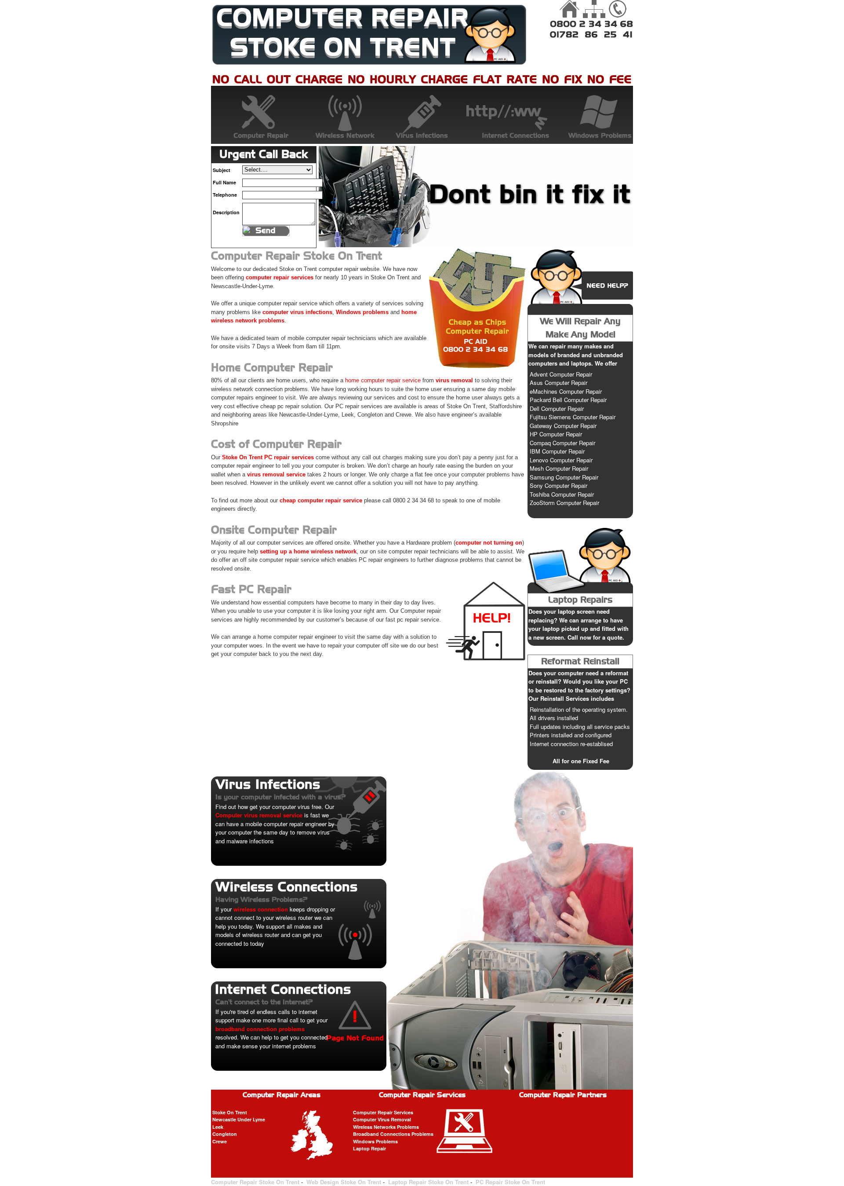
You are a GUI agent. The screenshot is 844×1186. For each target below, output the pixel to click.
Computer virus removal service (258, 815)
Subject (221, 170)
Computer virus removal (422, 115)
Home (570, 9)
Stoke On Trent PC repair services (268, 457)
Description (226, 212)
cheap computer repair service (321, 500)
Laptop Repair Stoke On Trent (428, 1182)
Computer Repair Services (383, 1112)
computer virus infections (297, 312)
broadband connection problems (260, 1029)
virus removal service (276, 474)
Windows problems (362, 312)
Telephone (225, 194)
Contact (617, 9)
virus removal (454, 380)
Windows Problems (591, 115)
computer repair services (279, 277)
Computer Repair (253, 115)
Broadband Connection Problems (506, 115)
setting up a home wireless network (308, 551)
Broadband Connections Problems (393, 1134)
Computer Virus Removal (382, 1119)
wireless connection (260, 909)
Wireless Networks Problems (386, 1127)
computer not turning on (488, 542)
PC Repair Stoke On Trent (510, 1182)
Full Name (224, 182)
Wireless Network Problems (337, 115)
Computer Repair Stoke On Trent (255, 1182)
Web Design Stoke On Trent (343, 1182)
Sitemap (594, 9)
